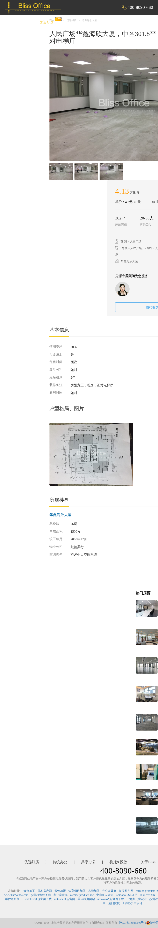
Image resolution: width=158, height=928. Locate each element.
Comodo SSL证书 (126, 895)
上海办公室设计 (137, 899)
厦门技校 (114, 903)
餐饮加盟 (60, 890)
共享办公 (102, 22)
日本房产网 (44, 890)
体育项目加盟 (77, 890)
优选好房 (46, 22)
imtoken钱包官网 (64, 899)
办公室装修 (109, 890)
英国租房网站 (86, 899)
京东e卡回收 (148, 895)
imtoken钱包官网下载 (38, 899)
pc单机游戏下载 (41, 895)
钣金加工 (29, 890)
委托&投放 (132, 22)
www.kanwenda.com (16, 895)
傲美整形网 (126, 890)
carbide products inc (82, 895)
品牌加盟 (94, 890)
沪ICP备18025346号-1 (132, 922)
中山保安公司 (104, 895)
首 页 (21, 22)
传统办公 (74, 22)
